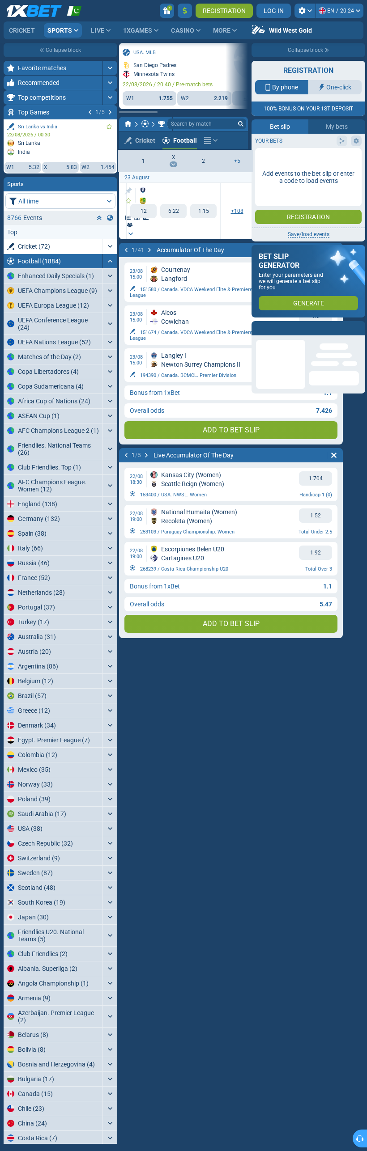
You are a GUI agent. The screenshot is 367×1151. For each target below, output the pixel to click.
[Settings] (305, 11)
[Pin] (128, 191)
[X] (173, 211)
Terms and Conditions (313, 195)
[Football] (145, 124)
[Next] (110, 112)
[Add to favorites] (109, 126)
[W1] (143, 211)
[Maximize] (109, 68)
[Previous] (90, 112)
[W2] (203, 211)
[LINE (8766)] (128, 124)
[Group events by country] (110, 217)
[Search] (240, 123)
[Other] (210, 140)
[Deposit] (185, 11)
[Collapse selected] (99, 217)
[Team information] (129, 225)
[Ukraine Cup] (161, 124)
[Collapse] (109, 261)
